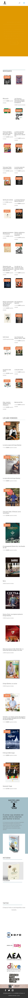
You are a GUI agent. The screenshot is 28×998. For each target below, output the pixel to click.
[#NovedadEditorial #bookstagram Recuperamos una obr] (13, 872)
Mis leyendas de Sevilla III (14, 18)
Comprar (14, 39)
